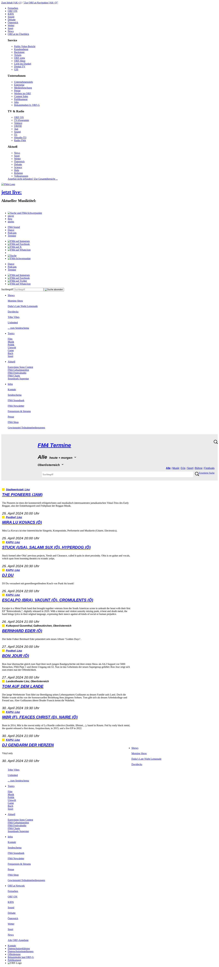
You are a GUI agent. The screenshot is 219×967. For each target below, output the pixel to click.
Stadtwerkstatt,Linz (18, 489)
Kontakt (12, 389)
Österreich (13, 22)
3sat (16, 129)
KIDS (11, 13)
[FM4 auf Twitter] (17, 281)
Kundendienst (21, 49)
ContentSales (21, 96)
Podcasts (12, 232)
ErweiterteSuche (207, 473)
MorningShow (15, 300)
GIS (16, 69)
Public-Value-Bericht (24, 46)
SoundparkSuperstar (18, 378)
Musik (11, 341)
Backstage (19, 52)
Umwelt (12, 347)
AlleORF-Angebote (18, 940)
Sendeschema (14, 395)
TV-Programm (21, 120)
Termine (12, 235)
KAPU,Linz (13, 542)
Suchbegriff (7, 289)
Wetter (11, 25)
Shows (11, 295)
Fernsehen (13, 8)
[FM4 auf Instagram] (19, 241)
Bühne (198, 468)
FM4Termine (54, 445)
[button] (25, 213)
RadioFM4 (20, 140)
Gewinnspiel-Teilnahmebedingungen (26, 427)
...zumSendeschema (18, 328)
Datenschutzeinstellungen (21, 951)
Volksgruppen (21, 176)
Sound (11, 16)
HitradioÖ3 (20, 137)
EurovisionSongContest (20, 367)
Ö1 (15, 134)
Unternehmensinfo (23, 82)
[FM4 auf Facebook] (19, 244)
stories (11, 221)
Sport (10, 28)
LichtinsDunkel (22, 63)
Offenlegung (14, 954)
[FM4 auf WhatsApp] (19, 249)
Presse (17, 90)
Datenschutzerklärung (19, 948)
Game (11, 350)
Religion (18, 173)
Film (10, 338)
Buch (10, 353)
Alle (168, 468)
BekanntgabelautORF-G (21, 957)
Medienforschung (23, 87)
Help (16, 170)
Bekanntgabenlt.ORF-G (27, 105)
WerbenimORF (22, 93)
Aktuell (11, 361)
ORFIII (18, 126)
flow (10, 218)
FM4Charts (14, 375)
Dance (11, 230)
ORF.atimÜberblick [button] (18, 34)
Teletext (18, 123)
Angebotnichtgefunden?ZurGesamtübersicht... (33, 178)
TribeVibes (13, 317)
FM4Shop (13, 422)
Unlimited (13, 322)
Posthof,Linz (14, 517)
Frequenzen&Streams (19, 411)
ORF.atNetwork (16, 885)
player (11, 215)
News (11, 31)
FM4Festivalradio (17, 372)
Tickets (17, 55)
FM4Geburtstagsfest (18, 370)
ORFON (12, 11)
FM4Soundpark (16, 400)
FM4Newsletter (16, 405)
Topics (11, 333)
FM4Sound (14, 227)
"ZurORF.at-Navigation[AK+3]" (40, 2)
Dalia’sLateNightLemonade (23, 306)
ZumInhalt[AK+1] (11, 2)
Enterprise (19, 84)
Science (18, 167)
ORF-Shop (19, 60)
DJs (183, 468)
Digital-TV (19, 66)
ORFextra (19, 58)
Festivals (209, 468)
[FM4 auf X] (15, 247)
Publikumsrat (20, 99)
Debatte (12, 19)
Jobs (16, 102)
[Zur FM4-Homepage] (8, 184)
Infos (10, 384)
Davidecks (13, 311)
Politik (11, 344)
